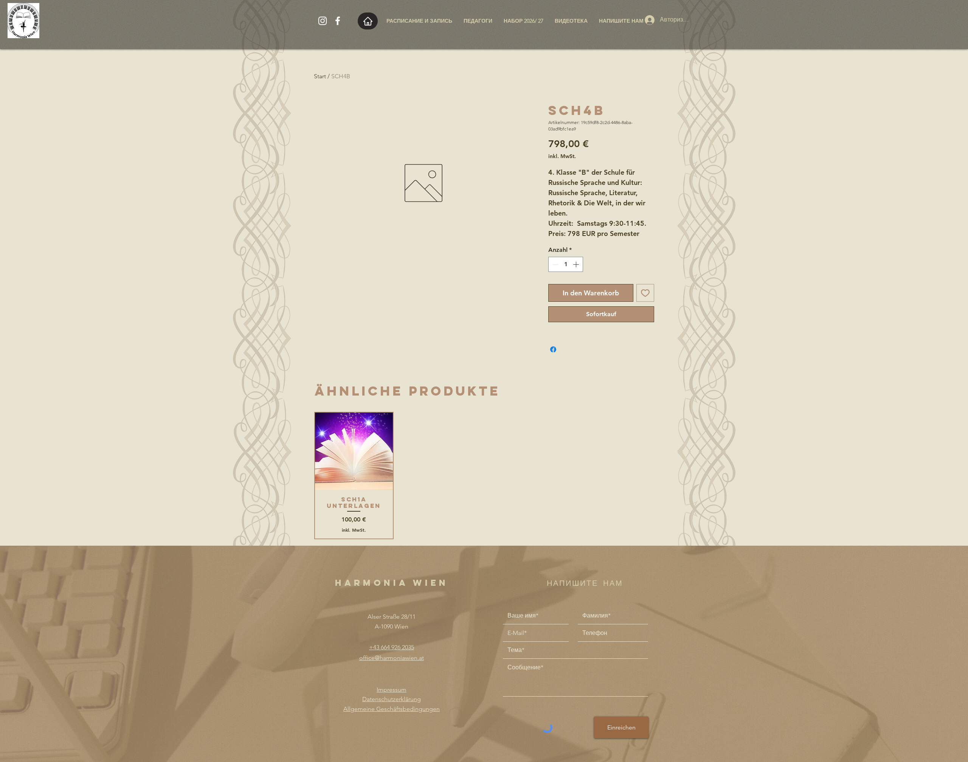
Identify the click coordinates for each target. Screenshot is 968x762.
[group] (484, 475)
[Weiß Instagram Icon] (322, 20)
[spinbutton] (565, 264)
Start (320, 76)
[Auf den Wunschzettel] (645, 293)
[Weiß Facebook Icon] (337, 20)
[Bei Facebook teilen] (553, 349)
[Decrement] (554, 264)
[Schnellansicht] (354, 451)
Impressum (391, 689)
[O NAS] (368, 20)
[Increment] (576, 264)
